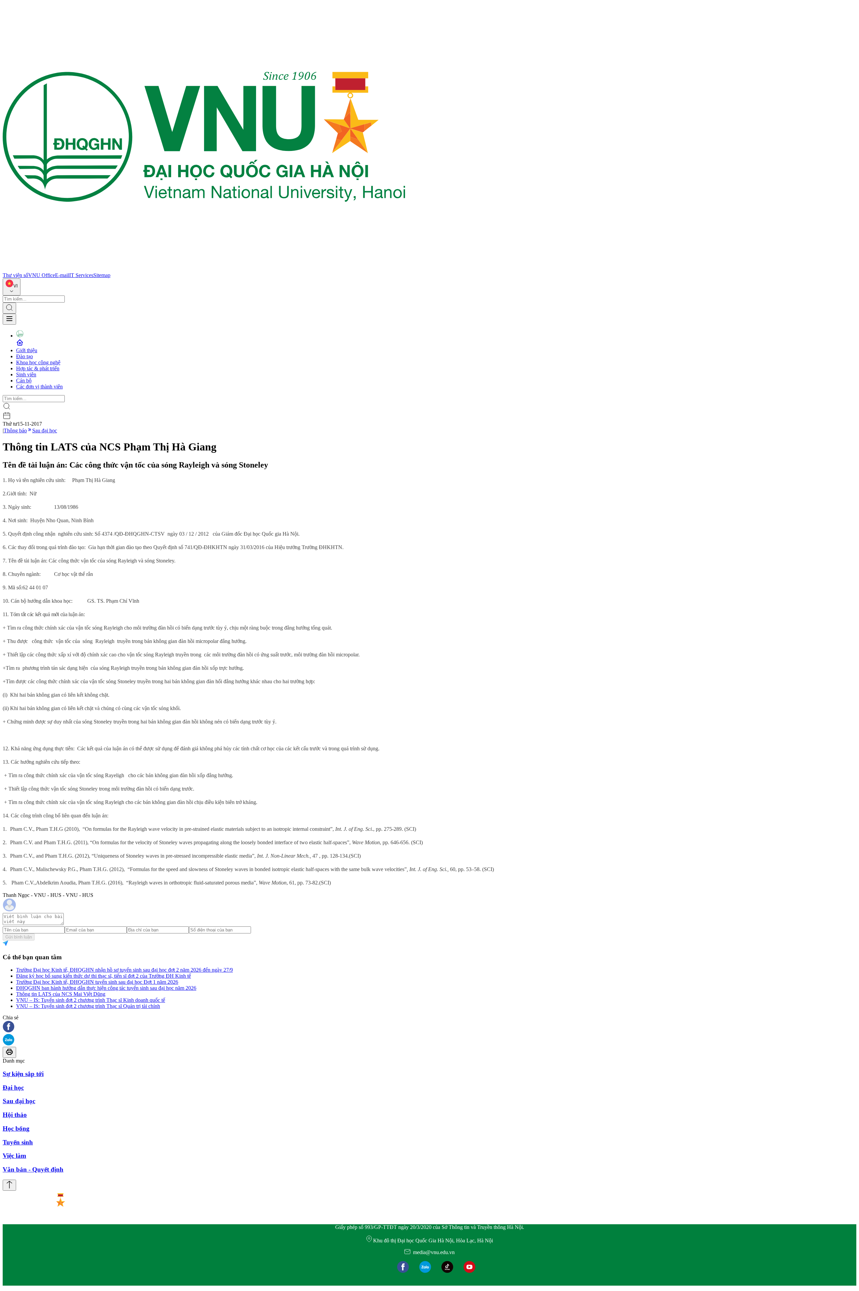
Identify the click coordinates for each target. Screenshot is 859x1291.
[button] (429, 1027)
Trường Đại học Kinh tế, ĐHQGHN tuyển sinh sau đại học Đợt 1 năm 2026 (97, 982)
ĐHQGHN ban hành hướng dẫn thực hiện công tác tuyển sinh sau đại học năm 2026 (106, 988)
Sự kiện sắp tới (23, 1073)
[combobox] (11, 286)
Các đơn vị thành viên (39, 386)
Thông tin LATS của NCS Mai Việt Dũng (60, 994)
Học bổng (16, 1128)
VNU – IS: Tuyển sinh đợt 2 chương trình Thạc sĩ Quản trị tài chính (88, 1006)
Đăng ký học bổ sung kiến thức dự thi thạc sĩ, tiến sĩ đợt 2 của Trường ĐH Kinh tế (103, 976)
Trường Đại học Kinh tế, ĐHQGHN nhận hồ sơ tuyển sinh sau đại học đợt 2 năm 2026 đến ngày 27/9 (124, 970)
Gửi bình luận (18, 936)
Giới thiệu (26, 350)
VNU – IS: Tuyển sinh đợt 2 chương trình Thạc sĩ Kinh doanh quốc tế (90, 1000)
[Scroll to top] (9, 1185)
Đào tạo (24, 356)
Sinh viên (26, 374)
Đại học (13, 1087)
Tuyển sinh (18, 1142)
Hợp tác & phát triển (37, 368)
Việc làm (14, 1155)
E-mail (62, 275)
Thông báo (15, 430)
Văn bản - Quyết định (33, 1169)
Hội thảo (15, 1114)
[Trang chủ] (204, 269)
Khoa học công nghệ (38, 362)
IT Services (81, 275)
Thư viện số (15, 275)
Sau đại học (44, 430)
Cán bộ (24, 380)
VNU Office (41, 275)
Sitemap (101, 275)
